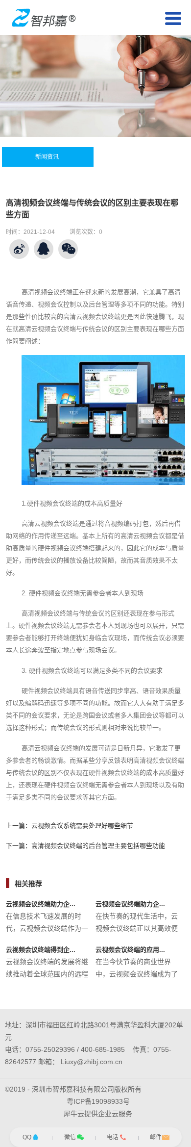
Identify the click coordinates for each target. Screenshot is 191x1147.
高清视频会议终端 (47, 292)
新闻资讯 (47, 156)
